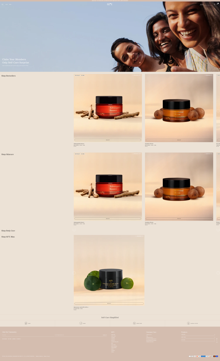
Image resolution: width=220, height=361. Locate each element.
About (112, 349)
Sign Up (105, 335)
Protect (113, 340)
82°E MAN (183, 339)
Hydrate (113, 338)
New (112, 343)
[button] (3, 4)
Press (112, 351)
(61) (208, 75)
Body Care (113, 336)
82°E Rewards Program (151, 340)
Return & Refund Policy (151, 338)
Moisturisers (114, 346)
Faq (147, 336)
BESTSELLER (77, 75)
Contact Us (148, 334)
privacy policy (47, 356)
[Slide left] (74, 229)
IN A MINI (82, 75)
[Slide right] (218, 111)
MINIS (10, 4)
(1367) (136, 75)
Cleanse (113, 337)
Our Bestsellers (114, 341)
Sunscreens (113, 347)
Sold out (108, 218)
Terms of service (39, 356)
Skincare (113, 334)
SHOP (7, 4)
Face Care (113, 344)
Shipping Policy (149, 337)
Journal (113, 350)
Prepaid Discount (150, 341)
